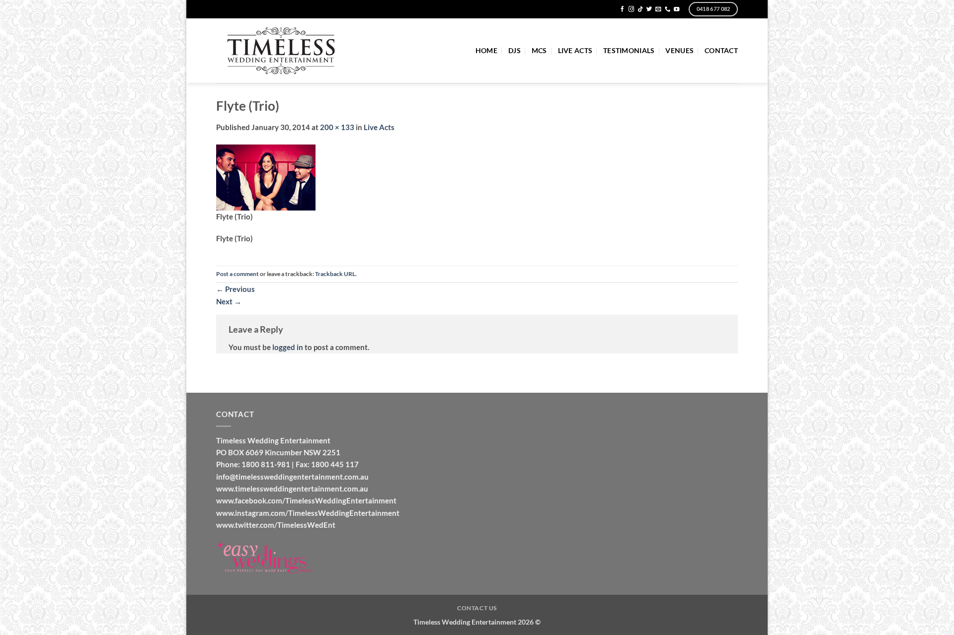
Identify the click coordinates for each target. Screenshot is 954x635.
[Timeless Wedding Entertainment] (281, 50)
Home (486, 50)
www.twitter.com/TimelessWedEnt (275, 524)
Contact (721, 50)
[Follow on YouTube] (676, 9)
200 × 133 (337, 127)
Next (228, 301)
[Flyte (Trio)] (266, 176)
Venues (679, 50)
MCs (539, 50)
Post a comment (237, 274)
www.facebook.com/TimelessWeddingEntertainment (306, 500)
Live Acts (575, 50)
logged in (287, 347)
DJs (514, 50)
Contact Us (477, 608)
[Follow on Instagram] (631, 9)
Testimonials (628, 50)
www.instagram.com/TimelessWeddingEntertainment (307, 512)
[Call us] (667, 9)
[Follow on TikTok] (640, 9)
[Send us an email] (658, 9)
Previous (235, 288)
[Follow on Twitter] (649, 9)
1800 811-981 (265, 464)
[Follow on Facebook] (622, 9)
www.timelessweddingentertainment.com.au (292, 488)
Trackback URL (335, 274)
